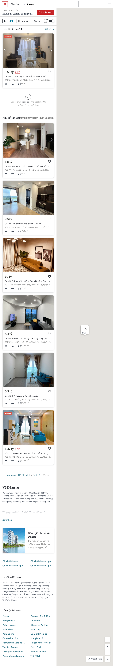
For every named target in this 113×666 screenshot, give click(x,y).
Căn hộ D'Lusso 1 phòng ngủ (42, 561)
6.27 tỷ (9, 449)
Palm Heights (9, 625)
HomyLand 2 (36, 639)
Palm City (35, 630)
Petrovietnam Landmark (14, 656)
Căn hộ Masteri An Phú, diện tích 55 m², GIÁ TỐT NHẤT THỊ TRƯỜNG (28, 167)
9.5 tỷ (8, 219)
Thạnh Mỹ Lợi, (37, 285)
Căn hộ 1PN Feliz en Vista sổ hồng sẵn (21, 396)
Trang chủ (11, 475)
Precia (5, 616)
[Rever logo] (5, 4)
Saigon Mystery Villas (40, 643)
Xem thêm (7, 520)
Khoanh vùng (96, 659)
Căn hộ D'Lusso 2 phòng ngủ (14, 566)
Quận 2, (41, 80)
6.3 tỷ (8, 391)
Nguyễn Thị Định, (23, 80)
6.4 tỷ (8, 334)
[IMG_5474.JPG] (28, 157)
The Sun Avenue (10, 647)
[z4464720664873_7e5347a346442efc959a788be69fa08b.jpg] (28, 67)
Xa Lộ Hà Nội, (22, 170)
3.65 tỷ (9, 72)
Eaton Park (35, 647)
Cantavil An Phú (10, 639)
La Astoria (35, 621)
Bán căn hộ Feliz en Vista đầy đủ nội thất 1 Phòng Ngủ (28, 454)
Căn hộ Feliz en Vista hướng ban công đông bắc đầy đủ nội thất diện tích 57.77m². (28, 339)
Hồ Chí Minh (50, 80)
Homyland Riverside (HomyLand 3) (14, 643)
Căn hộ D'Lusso (10, 561)
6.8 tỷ (8, 161)
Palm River (7, 630)
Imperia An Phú (38, 652)
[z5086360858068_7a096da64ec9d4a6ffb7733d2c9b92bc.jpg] (28, 387)
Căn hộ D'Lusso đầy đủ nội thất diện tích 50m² (25, 77)
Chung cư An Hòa (39, 625)
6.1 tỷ (8, 276)
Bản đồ (46, 21)
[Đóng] (85, 328)
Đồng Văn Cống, (23, 285)
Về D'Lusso (10, 488)
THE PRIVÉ (35, 656)
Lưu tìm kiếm (46, 12)
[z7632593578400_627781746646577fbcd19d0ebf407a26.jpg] (28, 214)
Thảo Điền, (32, 170)
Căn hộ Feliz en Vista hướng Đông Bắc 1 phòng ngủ (27, 281)
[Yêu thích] (49, 72)
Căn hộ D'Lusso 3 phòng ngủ (42, 566)
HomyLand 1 (8, 621)
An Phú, (34, 80)
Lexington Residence (12, 652)
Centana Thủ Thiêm (40, 616)
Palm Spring (8, 634)
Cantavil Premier (38, 634)
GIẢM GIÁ (8, 36)
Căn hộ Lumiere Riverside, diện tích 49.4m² (23, 224)
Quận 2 (36, 475)
